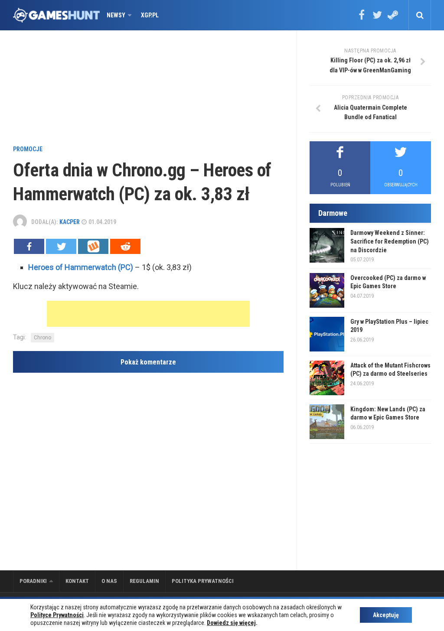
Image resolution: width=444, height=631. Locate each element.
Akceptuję (386, 614)
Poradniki (33, 581)
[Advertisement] (175, 89)
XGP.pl (150, 15)
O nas (109, 581)
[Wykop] (93, 246)
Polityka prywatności (203, 581)
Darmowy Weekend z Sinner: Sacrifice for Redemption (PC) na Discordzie (389, 241)
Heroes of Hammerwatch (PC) (80, 267)
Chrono (42, 338)
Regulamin (144, 581)
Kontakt (77, 581)
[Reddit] (125, 246)
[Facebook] (361, 18)
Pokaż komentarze (148, 362)
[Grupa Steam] (393, 18)
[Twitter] (377, 18)
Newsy (116, 15)
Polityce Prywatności (57, 614)
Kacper (69, 221)
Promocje (27, 149)
